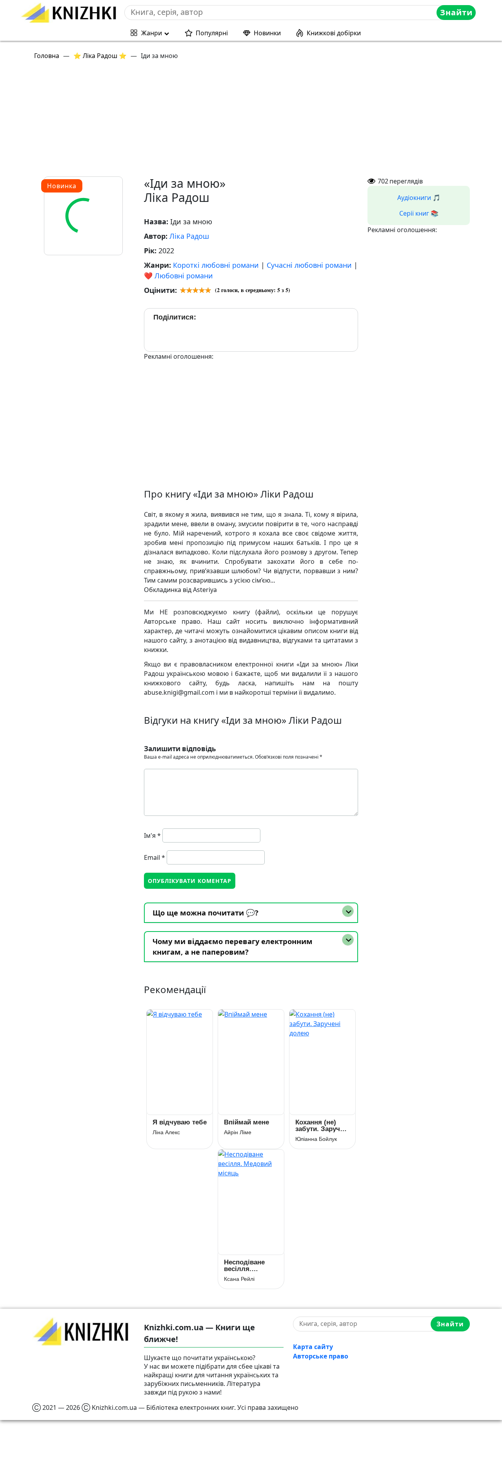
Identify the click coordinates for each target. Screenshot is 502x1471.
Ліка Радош (189, 236)
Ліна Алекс (166, 1132)
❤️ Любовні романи (178, 275)
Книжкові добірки (334, 33)
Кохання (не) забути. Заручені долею (322, 1125)
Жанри (151, 33)
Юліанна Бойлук (316, 1139)
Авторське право (320, 1356)
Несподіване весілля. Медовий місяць (250, 1265)
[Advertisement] (255, 121)
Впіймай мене (246, 1122)
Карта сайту (313, 1346)
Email (154, 857)
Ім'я (152, 835)
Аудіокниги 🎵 (418, 197)
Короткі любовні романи (216, 265)
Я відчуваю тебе (180, 1122)
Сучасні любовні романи (309, 265)
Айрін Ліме (237, 1132)
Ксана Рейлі (239, 1279)
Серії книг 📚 (418, 213)
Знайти (456, 12)
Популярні (212, 33)
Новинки (267, 33)
